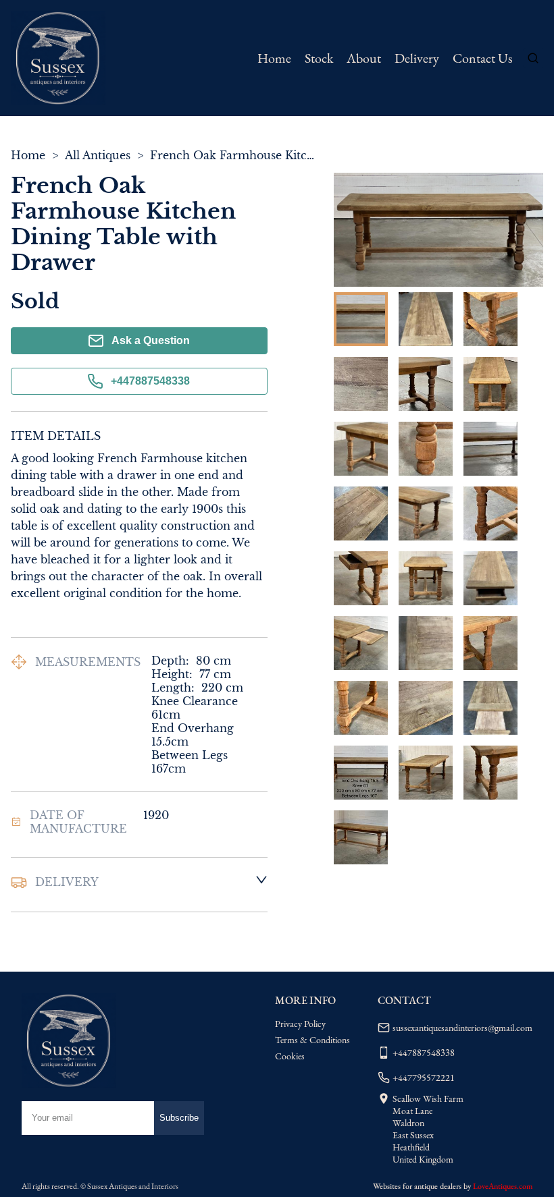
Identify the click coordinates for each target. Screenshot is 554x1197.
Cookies (290, 1056)
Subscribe (179, 1118)
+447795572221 (424, 1077)
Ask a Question (150, 340)
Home (274, 58)
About (364, 58)
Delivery (417, 58)
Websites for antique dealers (417, 1186)
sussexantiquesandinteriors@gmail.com (462, 1028)
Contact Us (482, 58)
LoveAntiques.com (502, 1186)
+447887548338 (150, 381)
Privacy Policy (300, 1024)
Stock (319, 58)
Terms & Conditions (312, 1040)
